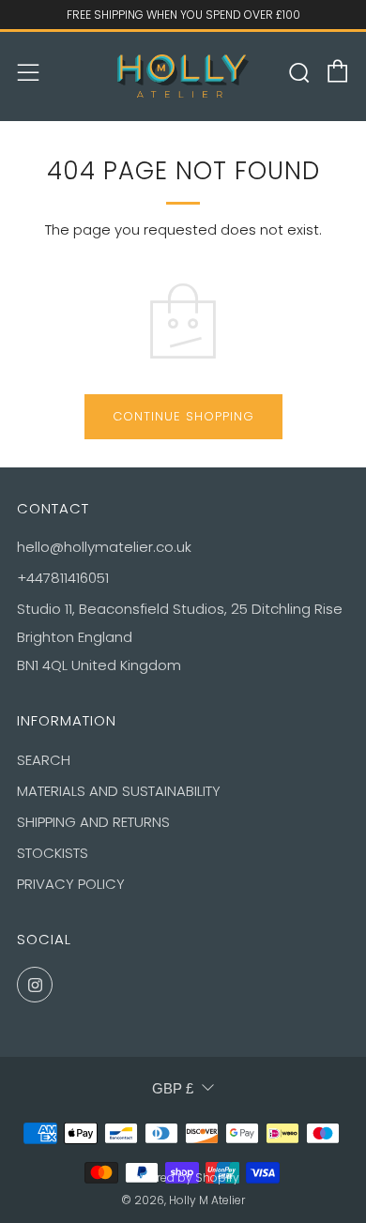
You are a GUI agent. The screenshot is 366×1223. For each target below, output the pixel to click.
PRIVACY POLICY (71, 884)
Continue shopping (183, 416)
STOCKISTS (52, 853)
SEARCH (43, 760)
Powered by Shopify (183, 1177)
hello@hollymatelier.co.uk (104, 547)
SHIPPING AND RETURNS (93, 822)
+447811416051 (63, 578)
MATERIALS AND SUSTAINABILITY (119, 791)
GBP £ (172, 1088)
